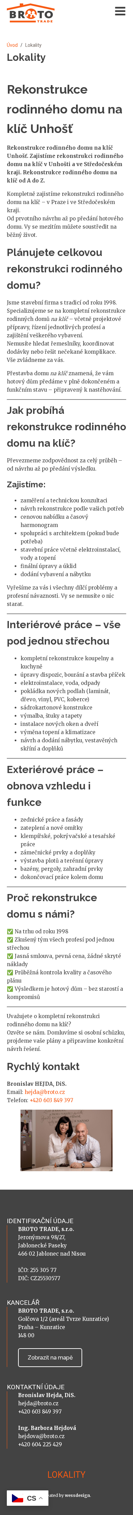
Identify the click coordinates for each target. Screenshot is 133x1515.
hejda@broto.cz (45, 1092)
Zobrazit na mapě (50, 1357)
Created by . (66, 1495)
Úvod (12, 45)
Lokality (66, 1475)
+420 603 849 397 (51, 1100)
